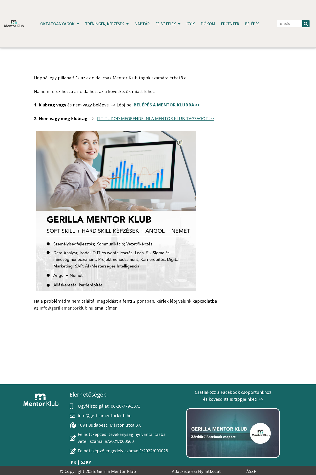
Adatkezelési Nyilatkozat (196, 471)
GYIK (190, 24)
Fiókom (208, 24)
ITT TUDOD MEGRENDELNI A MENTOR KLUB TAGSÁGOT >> (155, 118)
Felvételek (166, 24)
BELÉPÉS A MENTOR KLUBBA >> (166, 105)
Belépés (252, 24)
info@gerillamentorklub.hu (66, 308)
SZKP (85, 462)
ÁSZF (251, 471)
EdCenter (230, 24)
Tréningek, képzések (104, 24)
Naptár (142, 24)
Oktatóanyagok (57, 24)
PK (74, 462)
